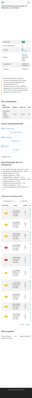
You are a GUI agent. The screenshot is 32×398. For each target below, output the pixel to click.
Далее (28, 324)
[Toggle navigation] (28, 2)
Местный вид (16, 141)
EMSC (9, 157)
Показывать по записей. (15, 201)
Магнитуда (5, 205)
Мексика (24, 50)
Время (15, 205)
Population (16, 150)
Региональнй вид (16, 132)
